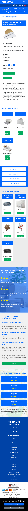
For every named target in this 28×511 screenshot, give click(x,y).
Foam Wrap (20, 114)
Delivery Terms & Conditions (14, 474)
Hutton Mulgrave (14, 460)
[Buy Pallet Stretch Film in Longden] (7, 148)
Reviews (14, 442)
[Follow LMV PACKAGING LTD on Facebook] (11, 431)
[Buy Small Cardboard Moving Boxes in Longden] (7, 227)
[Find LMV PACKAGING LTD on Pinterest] (16, 431)
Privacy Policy (22, 501)
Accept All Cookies (14, 504)
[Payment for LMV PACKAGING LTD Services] (14, 489)
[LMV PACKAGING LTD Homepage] (7, 2)
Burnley (14, 464)
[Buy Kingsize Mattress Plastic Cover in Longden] (20, 204)
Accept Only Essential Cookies (14, 507)
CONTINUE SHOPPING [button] (9, 73)
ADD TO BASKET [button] (7, 132)
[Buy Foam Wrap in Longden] (20, 121)
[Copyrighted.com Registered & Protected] (14, 485)
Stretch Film (7, 140)
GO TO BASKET (7, 78)
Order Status (14, 447)
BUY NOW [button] (7, 213)
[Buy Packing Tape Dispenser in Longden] (20, 227)
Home (3, 16)
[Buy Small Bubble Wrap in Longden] (7, 121)
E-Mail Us (14, 427)
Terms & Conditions (14, 472)
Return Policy (14, 477)
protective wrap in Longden (17, 89)
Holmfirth (14, 462)
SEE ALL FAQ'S (14, 363)
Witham (14, 466)
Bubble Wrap (7, 114)
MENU (24, 2)
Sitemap (14, 449)
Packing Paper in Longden (8, 17)
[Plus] (14, 65)
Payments (14, 445)
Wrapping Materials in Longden (11, 16)
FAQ (14, 440)
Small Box (7, 219)
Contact (14, 438)
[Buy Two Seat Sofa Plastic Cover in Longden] (7, 250)
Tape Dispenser (20, 219)
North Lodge (14, 457)
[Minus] (9, 65)
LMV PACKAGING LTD (17, 492)
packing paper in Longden (10, 87)
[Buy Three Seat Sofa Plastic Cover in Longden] (7, 204)
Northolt (14, 455)
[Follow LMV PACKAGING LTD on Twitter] (13, 431)
